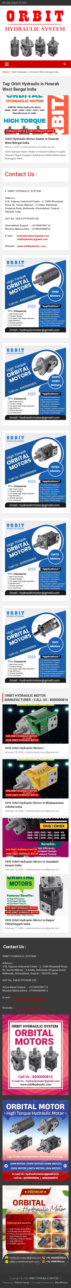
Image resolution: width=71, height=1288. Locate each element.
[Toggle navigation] (6, 64)
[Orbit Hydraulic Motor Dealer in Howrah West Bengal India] (35, 115)
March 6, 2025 (12, 147)
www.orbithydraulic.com (32, 246)
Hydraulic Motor (15, 131)
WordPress (61, 1282)
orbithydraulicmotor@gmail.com (38, 147)
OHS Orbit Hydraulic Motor (21, 736)
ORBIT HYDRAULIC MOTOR (43, 1278)
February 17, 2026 (14, 928)
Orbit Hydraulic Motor (41, 131)
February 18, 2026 (14, 752)
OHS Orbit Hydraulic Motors (24, 748)
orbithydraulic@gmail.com (32, 239)
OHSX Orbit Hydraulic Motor (22, 740)
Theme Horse (21, 1282)
